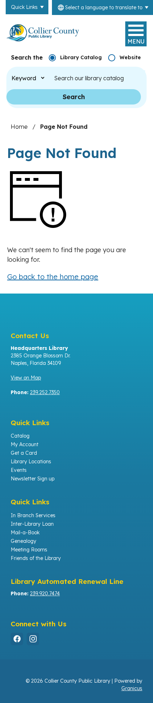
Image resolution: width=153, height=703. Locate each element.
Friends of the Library (36, 558)
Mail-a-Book (25, 532)
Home (19, 126)
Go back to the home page (52, 276)
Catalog (20, 436)
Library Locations (31, 461)
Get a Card (24, 453)
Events (19, 470)
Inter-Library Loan (32, 524)
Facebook (17, 639)
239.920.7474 (45, 593)
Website (130, 57)
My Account (24, 444)
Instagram (33, 639)
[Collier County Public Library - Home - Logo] (42, 33)
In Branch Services (33, 515)
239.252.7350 (45, 392)
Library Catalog (81, 57)
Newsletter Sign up (32, 478)
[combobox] (102, 7)
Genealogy (23, 541)
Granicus (131, 688)
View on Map (26, 378)
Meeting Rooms (29, 549)
